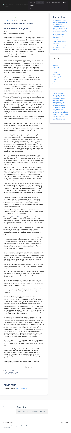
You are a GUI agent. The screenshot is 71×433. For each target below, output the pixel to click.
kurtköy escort (60, 109)
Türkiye (32, 5)
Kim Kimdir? (11, 370)
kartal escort (6, 427)
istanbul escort (60, 119)
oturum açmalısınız (21, 388)
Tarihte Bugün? (56, 77)
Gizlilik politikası (64, 422)
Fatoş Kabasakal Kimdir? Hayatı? (12, 373)
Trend (64, 2)
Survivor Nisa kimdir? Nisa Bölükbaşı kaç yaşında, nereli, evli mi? (59, 47)
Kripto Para (55, 67)
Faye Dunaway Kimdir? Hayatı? (12, 372)
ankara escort (60, 114)
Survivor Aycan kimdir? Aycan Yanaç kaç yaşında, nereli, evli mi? (59, 35)
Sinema (54, 72)
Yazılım (54, 84)
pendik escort (56, 111)
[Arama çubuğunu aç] (30, 8)
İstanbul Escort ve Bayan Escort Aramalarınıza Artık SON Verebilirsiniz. (59, 22)
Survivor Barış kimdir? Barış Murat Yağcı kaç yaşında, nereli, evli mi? (60, 41)
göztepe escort (56, 107)
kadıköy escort (60, 105)
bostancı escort (60, 116)
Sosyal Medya (56, 2)
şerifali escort (60, 100)
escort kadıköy (56, 97)
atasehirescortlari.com (58, 102)
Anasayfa (32, 2)
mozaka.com (56, 93)
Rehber (48, 2)
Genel (39, 2)
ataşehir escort (60, 95)
